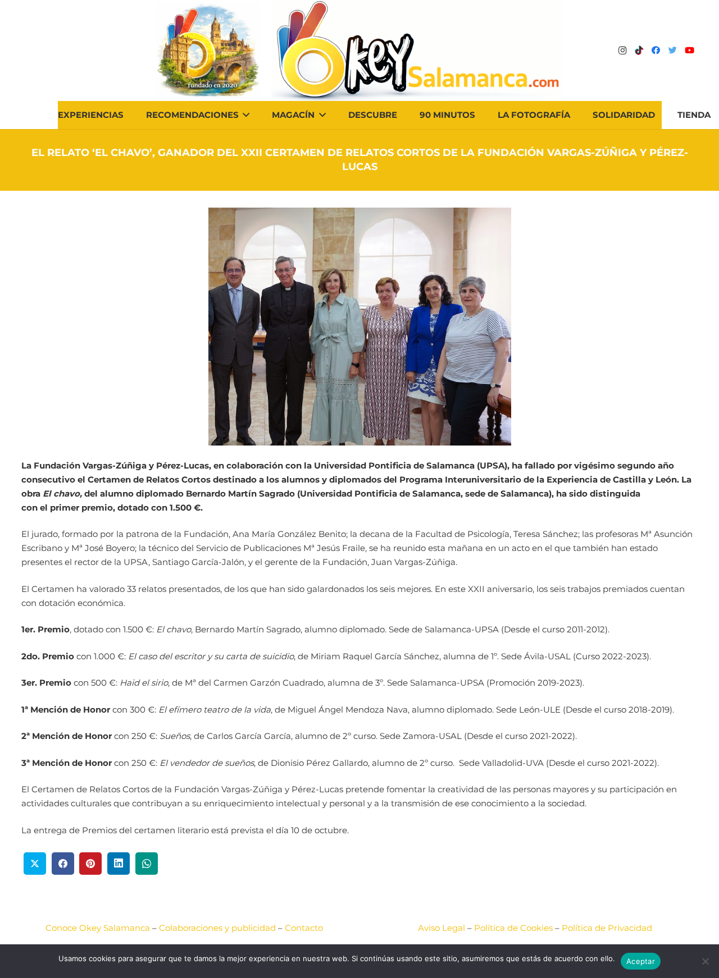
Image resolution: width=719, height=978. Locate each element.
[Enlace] (417, 50)
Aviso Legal (441, 927)
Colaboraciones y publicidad (217, 927)
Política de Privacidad (607, 927)
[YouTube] (689, 50)
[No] (705, 961)
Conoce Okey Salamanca (97, 927)
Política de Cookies (513, 927)
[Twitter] (673, 50)
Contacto (304, 927)
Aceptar (640, 961)
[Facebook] (656, 50)
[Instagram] (622, 50)
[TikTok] (639, 50)
